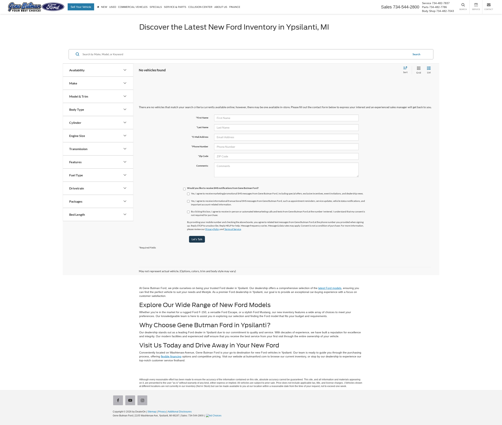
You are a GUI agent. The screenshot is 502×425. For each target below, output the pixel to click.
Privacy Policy (212, 229)
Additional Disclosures (180, 411)
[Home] (98, 7)
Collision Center (200, 7)
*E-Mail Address (200, 136)
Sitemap (151, 411)
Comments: (202, 165)
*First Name (202, 117)
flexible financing (171, 356)
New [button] (104, 7)
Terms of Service (232, 229)
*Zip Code (203, 156)
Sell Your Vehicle (81, 6)
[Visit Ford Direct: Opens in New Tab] (214, 415)
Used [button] (112, 7)
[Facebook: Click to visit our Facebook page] (119, 400)
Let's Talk (197, 239)
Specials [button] (156, 7)
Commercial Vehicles (133, 7)
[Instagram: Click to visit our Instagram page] (143, 400)
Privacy (162, 411)
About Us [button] (220, 7)
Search (416, 54)
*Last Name (202, 127)
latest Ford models (329, 288)
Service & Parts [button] (175, 7)
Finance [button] (234, 7)
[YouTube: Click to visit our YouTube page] (131, 400)
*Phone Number (199, 146)
